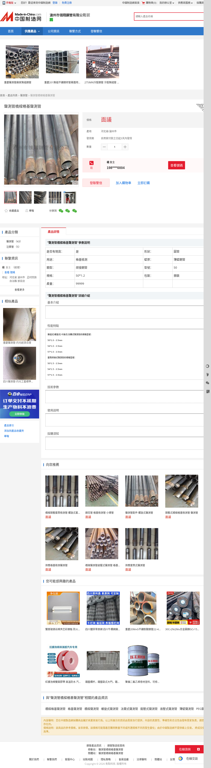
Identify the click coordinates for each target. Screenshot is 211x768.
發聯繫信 (96, 183)
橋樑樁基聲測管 (55, 709)
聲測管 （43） (14, 241)
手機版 (9, 3)
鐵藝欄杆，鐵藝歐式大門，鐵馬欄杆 (105, 682)
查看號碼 (176, 165)
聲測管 (24, 95)
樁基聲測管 (75, 709)
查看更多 (20, 289)
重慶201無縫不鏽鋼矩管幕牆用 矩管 (64, 82)
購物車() (151, 3)
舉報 (31, 210)
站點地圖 (88, 759)
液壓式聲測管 (168, 709)
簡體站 (158, 759)
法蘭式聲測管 (129, 709)
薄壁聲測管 (186, 709)
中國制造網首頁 (130, 3)
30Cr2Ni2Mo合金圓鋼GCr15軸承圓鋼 (186, 629)
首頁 (2, 95)
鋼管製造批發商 (116, 745)
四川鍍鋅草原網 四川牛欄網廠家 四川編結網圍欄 (111, 629)
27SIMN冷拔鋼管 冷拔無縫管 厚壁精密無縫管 (109, 82)
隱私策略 (106, 759)
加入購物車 (123, 183)
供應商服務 (184, 3)
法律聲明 (142, 759)
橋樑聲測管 (91, 709)
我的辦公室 (165, 3)
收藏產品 (13, 210)
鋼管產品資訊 (94, 745)
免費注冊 (67, 3)
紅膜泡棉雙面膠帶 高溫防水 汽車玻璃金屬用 (69, 682)
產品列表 (13, 95)
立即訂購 (143, 183)
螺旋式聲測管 (109, 709)
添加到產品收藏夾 (14, 431)
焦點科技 (110, 764)
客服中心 (70, 759)
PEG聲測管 (203, 709)
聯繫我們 (52, 759)
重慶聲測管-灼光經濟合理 (17, 342)
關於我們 (34, 759)
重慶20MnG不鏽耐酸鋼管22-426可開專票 (148, 629)
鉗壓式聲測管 (149, 709)
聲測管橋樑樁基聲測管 (110, 749)
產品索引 (9, 425)
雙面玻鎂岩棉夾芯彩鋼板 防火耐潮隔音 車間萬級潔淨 (74, 629)
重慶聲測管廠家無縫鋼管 (17, 82)
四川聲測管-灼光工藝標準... (18, 381)
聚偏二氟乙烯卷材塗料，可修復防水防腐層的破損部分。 (156, 682)
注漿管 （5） (13, 247)
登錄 (55, 3)
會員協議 (124, 759)
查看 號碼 (10, 272)
